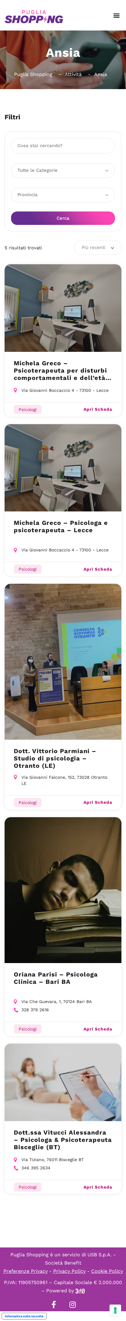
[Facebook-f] (53, 1304)
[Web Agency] (80, 1291)
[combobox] (98, 247)
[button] (116, 15)
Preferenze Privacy (25, 1271)
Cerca (63, 218)
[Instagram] (72, 1304)
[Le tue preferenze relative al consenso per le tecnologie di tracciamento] (115, 1310)
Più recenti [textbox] (94, 247)
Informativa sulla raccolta (24, 1316)
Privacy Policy (69, 1271)
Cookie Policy (107, 1271)
